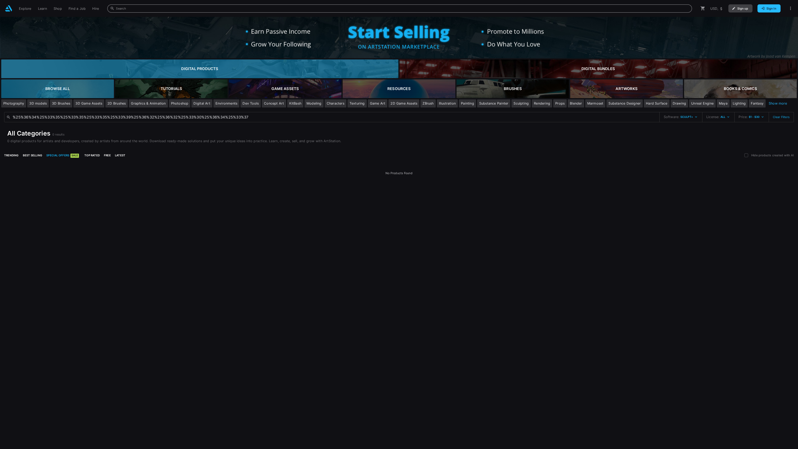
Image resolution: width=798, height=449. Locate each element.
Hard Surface (656, 103)
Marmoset (595, 103)
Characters (335, 103)
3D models (38, 103)
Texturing (357, 103)
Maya (723, 103)
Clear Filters (781, 117)
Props (560, 103)
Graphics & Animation (148, 103)
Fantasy (757, 103)
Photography (13, 103)
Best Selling (32, 155)
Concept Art (274, 103)
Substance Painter (494, 103)
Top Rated (92, 155)
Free (107, 155)
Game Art (377, 103)
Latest (120, 155)
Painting (467, 103)
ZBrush (427, 103)
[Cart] (702, 8)
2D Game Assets (403, 103)
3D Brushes (61, 103)
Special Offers (62, 155)
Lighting (739, 103)
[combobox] (399, 8)
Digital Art (201, 103)
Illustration (447, 103)
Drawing (679, 103)
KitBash (295, 103)
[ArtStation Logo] (8, 8)
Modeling (314, 103)
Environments (227, 103)
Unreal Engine (702, 103)
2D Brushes (116, 103)
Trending (11, 155)
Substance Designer (624, 103)
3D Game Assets (88, 103)
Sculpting (521, 103)
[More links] (790, 8)
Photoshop (179, 103)
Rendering (542, 103)
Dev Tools (251, 103)
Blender (576, 103)
